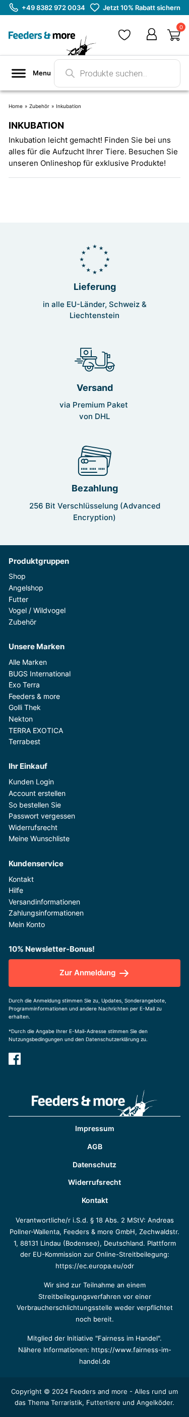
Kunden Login (31, 781)
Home (16, 106)
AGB (94, 1146)
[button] (124, 35)
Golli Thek (25, 707)
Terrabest (24, 741)
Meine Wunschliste (39, 838)
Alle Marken (28, 662)
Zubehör (39, 106)
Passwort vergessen (42, 816)
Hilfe (16, 890)
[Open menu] (19, 73)
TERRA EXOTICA (36, 730)
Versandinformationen (44, 901)
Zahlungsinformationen (46, 912)
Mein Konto (27, 924)
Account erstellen (37, 793)
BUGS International (40, 673)
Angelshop (26, 587)
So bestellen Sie (35, 804)
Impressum (94, 1128)
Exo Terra (24, 684)
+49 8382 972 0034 (53, 8)
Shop (17, 576)
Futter (18, 599)
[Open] (173, 35)
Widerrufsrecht (33, 827)
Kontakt (21, 879)
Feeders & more (34, 696)
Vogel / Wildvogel (37, 610)
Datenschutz (94, 1164)
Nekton (21, 719)
